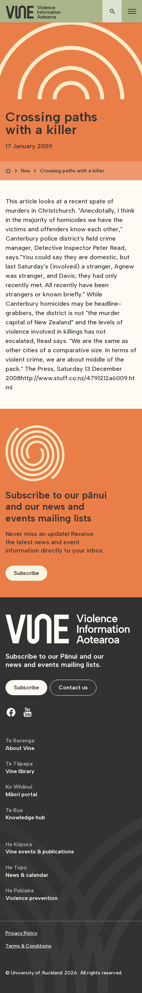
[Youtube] (27, 712)
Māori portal (21, 790)
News (25, 171)
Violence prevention (32, 894)
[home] (33, 12)
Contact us (73, 687)
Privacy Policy (21, 933)
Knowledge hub (25, 814)
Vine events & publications (40, 848)
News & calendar (27, 871)
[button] (130, 11)
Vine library (20, 767)
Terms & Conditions (28, 946)
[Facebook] (11, 712)
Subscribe (26, 573)
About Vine (20, 744)
